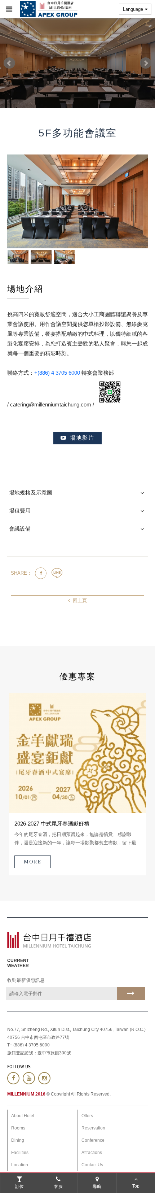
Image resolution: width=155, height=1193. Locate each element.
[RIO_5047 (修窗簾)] (18, 256)
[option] (77, 784)
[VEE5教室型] (41, 256)
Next (145, 63)
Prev (9, 63)
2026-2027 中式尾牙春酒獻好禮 (51, 823)
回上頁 (80, 600)
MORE (32, 862)
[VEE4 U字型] (64, 256)
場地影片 (82, 438)
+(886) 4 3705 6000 (57, 373)
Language (133, 9)
